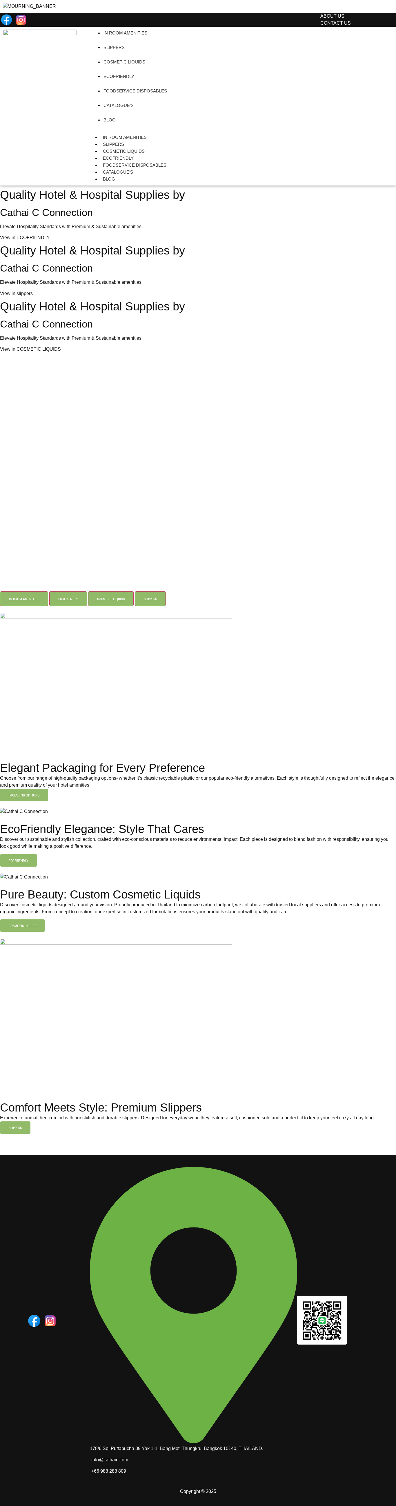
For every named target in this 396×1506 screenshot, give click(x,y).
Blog (109, 119)
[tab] (24, 598)
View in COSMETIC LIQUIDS (30, 349)
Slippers (114, 47)
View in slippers (16, 293)
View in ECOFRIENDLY (25, 237)
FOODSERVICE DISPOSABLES (135, 90)
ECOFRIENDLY (118, 76)
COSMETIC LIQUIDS (124, 61)
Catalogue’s (118, 105)
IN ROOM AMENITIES (125, 32)
